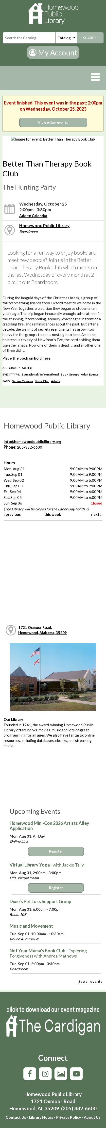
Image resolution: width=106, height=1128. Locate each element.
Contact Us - (17, 1117)
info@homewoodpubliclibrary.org (32, 441)
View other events (53, 122)
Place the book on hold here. (26, 358)
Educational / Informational (40, 374)
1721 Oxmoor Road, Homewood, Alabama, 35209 (42, 630)
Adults (26, 368)
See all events (90, 981)
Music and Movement (31, 926)
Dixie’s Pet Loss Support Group (40, 901)
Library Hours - (42, 1117)
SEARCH (90, 38)
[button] (95, 76)
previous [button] (13, 514)
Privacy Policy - (69, 1117)
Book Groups (70, 374)
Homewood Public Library (44, 225)
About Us (92, 1117)
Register (56, 851)
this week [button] (52, 514)
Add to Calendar (33, 215)
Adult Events (89, 374)
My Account (56, 52)
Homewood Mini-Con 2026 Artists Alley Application (49, 825)
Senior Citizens (22, 381)
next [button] (95, 514)
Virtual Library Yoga (47, 865)
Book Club (42, 381)
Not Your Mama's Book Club (48, 953)
